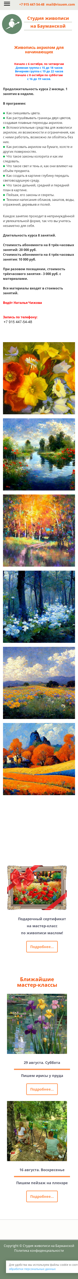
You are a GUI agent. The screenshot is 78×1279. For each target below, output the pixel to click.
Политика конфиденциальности (39, 1250)
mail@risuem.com (60, 4)
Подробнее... (42, 946)
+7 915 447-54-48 (31, 4)
